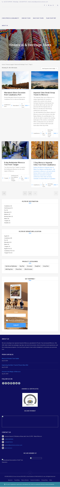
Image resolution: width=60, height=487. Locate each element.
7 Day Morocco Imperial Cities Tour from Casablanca (45, 164)
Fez (5, 210)
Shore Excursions (28, 269)
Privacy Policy (44, 480)
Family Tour (37, 266)
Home (3, 64)
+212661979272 (9, 442)
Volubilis (6, 223)
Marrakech (7, 212)
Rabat (5, 218)
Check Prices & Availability (10, 18)
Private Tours (18, 269)
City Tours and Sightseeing (11, 266)
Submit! (16, 325)
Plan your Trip (51, 18)
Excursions (29, 266)
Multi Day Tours (9, 269)
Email (16, 312)
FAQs (50, 480)
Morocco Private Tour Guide (10, 358)
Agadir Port (7, 248)
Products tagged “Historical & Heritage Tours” (17, 64)
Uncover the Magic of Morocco (11, 372)
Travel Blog (17, 480)
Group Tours (46, 266)
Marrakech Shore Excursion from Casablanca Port (14, 94)
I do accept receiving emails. (16, 320)
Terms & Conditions (35, 480)
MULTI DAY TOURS (38, 18)
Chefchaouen (7, 208)
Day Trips (22, 266)
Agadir (6, 236)
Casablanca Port (8, 251)
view (26, 105)
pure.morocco (8, 448)
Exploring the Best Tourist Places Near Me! (15, 365)
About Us (5, 25)
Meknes (6, 214)
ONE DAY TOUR (26, 18)
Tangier (6, 221)
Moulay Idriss (7, 216)
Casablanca (7, 206)
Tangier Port (7, 253)
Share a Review (25, 480)
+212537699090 (9, 439)
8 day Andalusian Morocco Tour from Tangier (14, 164)
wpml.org (19, 484)
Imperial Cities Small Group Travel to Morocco (44, 94)
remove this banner (50, 484)
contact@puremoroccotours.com (13, 445)
